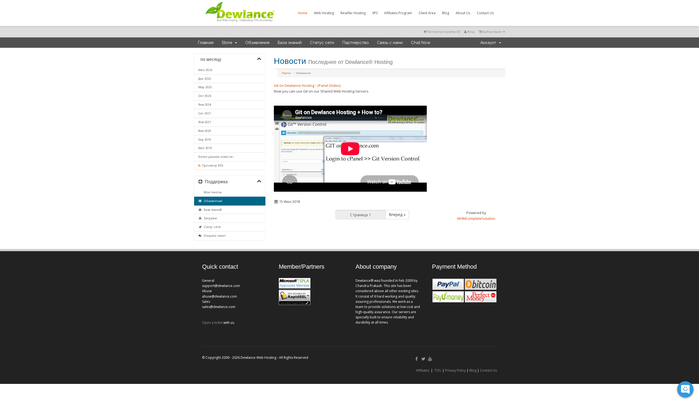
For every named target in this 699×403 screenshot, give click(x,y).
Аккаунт (489, 42)
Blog (445, 13)
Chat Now (420, 42)
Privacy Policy (455, 370)
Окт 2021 (204, 113)
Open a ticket (212, 322)
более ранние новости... (216, 157)
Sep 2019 (204, 139)
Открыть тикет (214, 236)
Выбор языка (491, 31)
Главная (206, 42)
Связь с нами (390, 42)
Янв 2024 (204, 104)
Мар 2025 (205, 87)
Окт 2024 (204, 96)
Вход (471, 31)
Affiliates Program (398, 13)
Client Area (427, 13)
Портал (286, 73)
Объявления (257, 42)
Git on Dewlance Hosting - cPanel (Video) (307, 85)
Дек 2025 (204, 79)
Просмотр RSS (211, 165)
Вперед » (397, 214)
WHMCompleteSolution (476, 218)
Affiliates (422, 370)
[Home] (239, 22)
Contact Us (485, 13)
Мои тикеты (211, 192)
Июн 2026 (205, 70)
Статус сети (322, 42)
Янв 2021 (204, 122)
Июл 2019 (205, 148)
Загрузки (209, 218)
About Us (463, 13)
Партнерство (355, 42)
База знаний (290, 42)
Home (302, 13)
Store (228, 42)
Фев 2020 (204, 131)
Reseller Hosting (353, 13)
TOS (437, 370)
